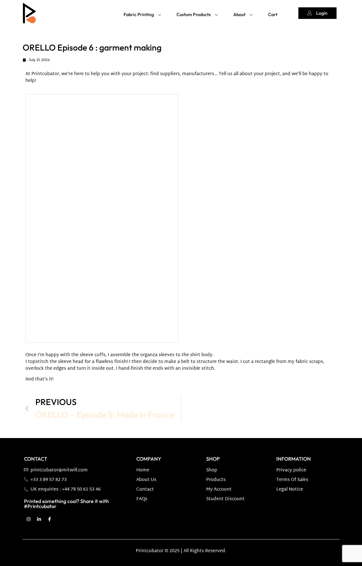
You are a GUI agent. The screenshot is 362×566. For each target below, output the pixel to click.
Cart (272, 14)
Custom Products (193, 14)
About (239, 14)
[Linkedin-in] (39, 519)
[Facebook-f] (49, 519)
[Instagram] (28, 519)
